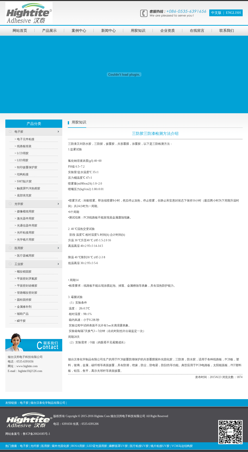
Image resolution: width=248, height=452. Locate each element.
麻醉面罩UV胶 (118, 446)
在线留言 (197, 30)
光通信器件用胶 (27, 225)
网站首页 (20, 30)
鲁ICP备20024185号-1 (36, 434)
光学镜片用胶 (25, 239)
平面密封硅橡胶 (27, 285)
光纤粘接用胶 (25, 232)
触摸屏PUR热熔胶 (28, 188)
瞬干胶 (21, 321)
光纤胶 (35, 446)
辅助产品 (23, 313)
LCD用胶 (23, 153)
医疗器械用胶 (25, 255)
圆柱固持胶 (24, 299)
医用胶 (45, 446)
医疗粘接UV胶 (139, 446)
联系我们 (226, 30)
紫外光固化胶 (60, 446)
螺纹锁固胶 (24, 271)
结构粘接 (23, 174)
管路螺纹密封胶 (27, 292)
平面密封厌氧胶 (27, 278)
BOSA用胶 (78, 446)
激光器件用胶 (25, 218)
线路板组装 (24, 146)
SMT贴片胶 (24, 181)
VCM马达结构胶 (182, 446)
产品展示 (49, 30)
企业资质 (167, 30)
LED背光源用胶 (97, 446)
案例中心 (79, 30)
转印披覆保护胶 (27, 167)
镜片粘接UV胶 (160, 446)
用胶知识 (138, 30)
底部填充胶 (24, 195)
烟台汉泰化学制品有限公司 (48, 402)
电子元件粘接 (25, 139)
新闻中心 (108, 30)
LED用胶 (22, 160)
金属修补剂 (24, 306)
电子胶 (24, 402)
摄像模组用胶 (25, 211)
